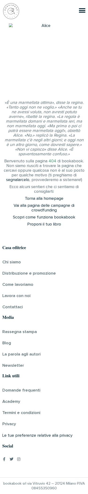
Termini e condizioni (21, 413)
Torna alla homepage (44, 198)
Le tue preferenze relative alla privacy (37, 435)
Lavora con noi (16, 296)
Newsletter (13, 365)
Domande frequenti (21, 390)
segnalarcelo (17, 180)
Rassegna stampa (19, 332)
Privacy (9, 424)
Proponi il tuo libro (44, 224)
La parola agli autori (21, 354)
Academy (11, 402)
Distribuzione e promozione (29, 273)
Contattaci (12, 307)
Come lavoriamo (17, 285)
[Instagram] (19, 459)
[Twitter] (11, 459)
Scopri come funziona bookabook (44, 217)
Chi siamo (11, 262)
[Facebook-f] (4, 459)
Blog (6, 343)
